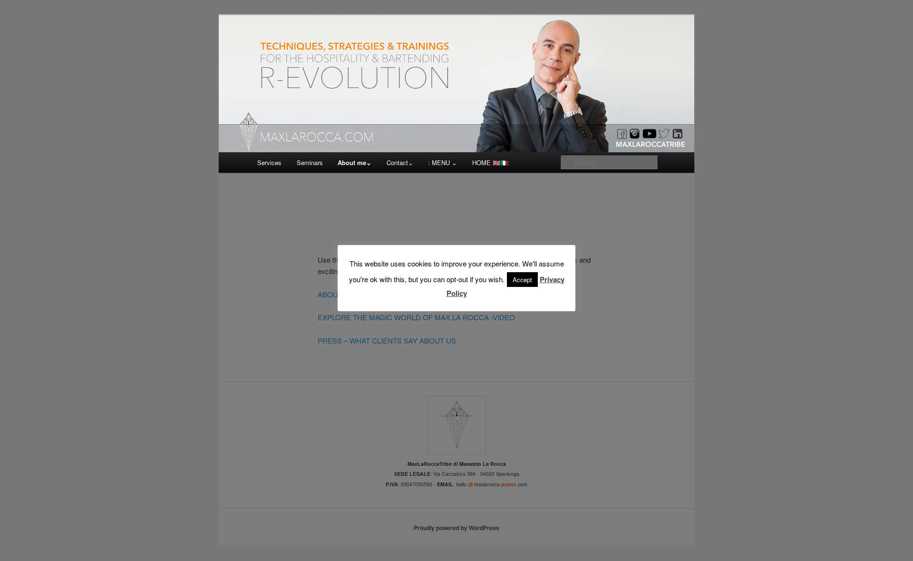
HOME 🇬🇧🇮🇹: (491, 162)
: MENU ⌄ (442, 162)
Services (269, 162)
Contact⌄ (400, 162)
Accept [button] (522, 279)
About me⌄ (354, 162)
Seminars (310, 162)
